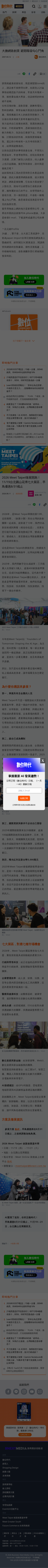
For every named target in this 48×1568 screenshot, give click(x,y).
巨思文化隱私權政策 (28, 805)
